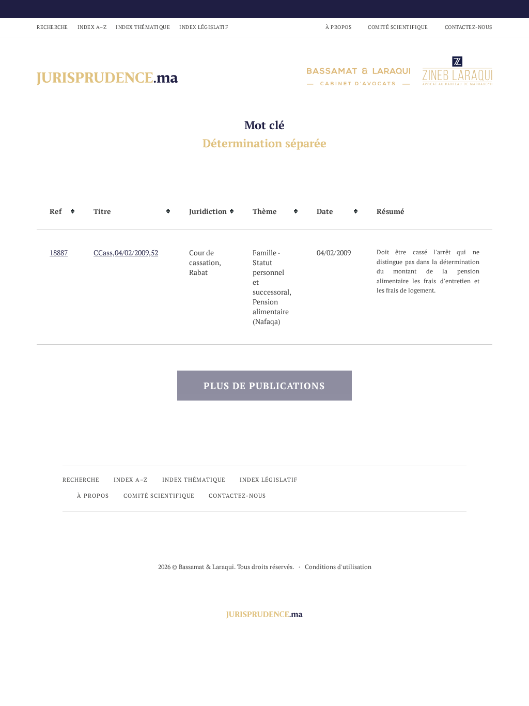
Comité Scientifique (398, 27)
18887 (59, 252)
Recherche (52, 27)
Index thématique (143, 27)
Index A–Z (92, 27)
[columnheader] (59, 211)
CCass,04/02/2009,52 (126, 252)
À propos (338, 27)
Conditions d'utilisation (338, 567)
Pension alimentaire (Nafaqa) (271, 311)
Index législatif (203, 27)
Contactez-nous (468, 27)
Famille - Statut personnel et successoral (271, 272)
